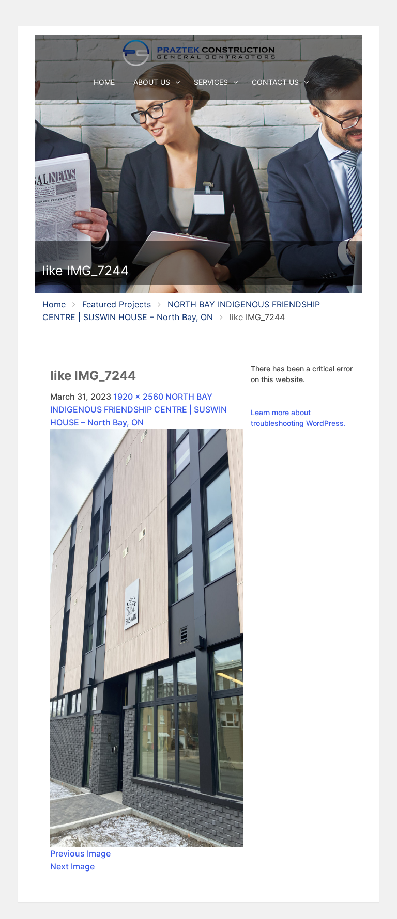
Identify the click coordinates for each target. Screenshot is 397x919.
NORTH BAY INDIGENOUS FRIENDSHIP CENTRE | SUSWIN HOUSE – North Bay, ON (138, 409)
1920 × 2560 (138, 396)
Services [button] (212, 81)
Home (104, 81)
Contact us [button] (276, 81)
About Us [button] (152, 81)
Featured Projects (116, 304)
